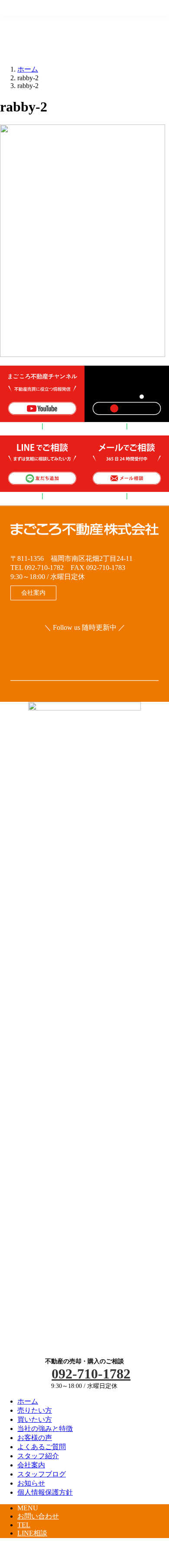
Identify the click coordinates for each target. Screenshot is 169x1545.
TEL (23, 1525)
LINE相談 (32, 1533)
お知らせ (31, 1483)
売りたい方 (34, 1410)
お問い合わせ (38, 1516)
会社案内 (31, 1465)
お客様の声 (34, 1437)
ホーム (27, 1401)
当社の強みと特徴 (45, 1428)
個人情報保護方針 (45, 1492)
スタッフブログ (41, 1474)
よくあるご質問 (41, 1446)
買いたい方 (34, 1419)
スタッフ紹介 (38, 1456)
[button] (33, 593)
